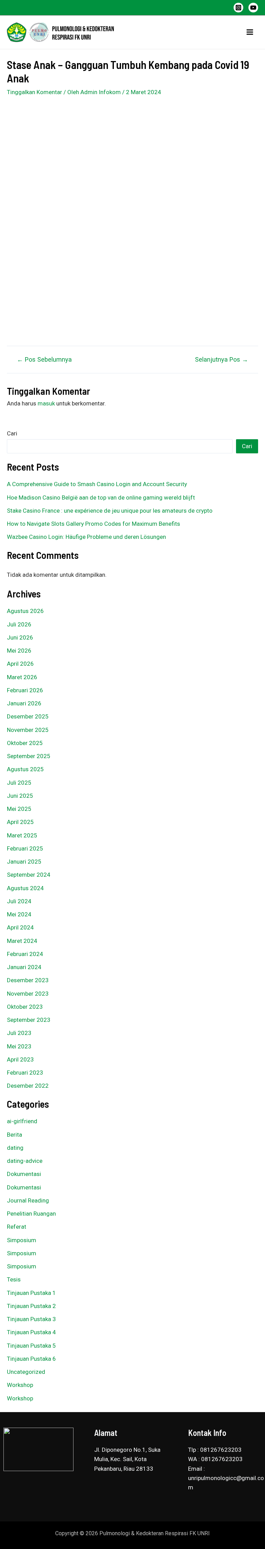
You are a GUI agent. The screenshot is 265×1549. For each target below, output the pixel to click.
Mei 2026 (19, 650)
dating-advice (24, 1160)
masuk (46, 403)
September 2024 (28, 874)
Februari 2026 (25, 690)
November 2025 (28, 729)
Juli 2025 (19, 782)
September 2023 (28, 1019)
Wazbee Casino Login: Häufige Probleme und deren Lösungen (86, 536)
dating (15, 1147)
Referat (16, 1226)
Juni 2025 (20, 795)
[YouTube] (253, 7)
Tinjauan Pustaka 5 (31, 1345)
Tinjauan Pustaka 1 (31, 1292)
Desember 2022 (28, 1085)
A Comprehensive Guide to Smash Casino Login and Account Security (97, 484)
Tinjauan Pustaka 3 (31, 1319)
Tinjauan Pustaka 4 (31, 1332)
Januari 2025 (24, 861)
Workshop (20, 1384)
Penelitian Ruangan (31, 1213)
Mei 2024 (19, 914)
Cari (12, 433)
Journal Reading (28, 1200)
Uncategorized (26, 1371)
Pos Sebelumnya (44, 359)
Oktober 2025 (25, 743)
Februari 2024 (25, 953)
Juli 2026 (19, 624)
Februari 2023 (25, 1072)
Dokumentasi (24, 1173)
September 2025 (28, 756)
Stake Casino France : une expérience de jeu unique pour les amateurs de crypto (110, 510)
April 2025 (20, 821)
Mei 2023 (19, 1046)
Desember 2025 (28, 716)
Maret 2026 (22, 677)
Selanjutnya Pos (221, 359)
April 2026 (20, 663)
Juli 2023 (19, 1032)
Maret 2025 (22, 835)
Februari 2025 (25, 848)
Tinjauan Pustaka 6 (31, 1358)
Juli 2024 (19, 901)
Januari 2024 (24, 967)
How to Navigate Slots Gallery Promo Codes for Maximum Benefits (93, 523)
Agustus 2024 (25, 888)
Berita (14, 1134)
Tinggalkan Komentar (34, 92)
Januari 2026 (24, 703)
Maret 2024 (22, 940)
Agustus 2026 (25, 610)
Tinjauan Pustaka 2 (31, 1305)
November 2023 (28, 993)
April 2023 (20, 1059)
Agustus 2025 (25, 769)
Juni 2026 (20, 637)
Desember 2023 (28, 980)
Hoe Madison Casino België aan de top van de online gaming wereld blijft (101, 497)
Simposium (21, 1240)
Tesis (14, 1279)
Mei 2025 (19, 808)
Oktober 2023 (25, 1006)
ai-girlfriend (22, 1121)
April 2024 (20, 927)
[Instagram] (238, 7)
